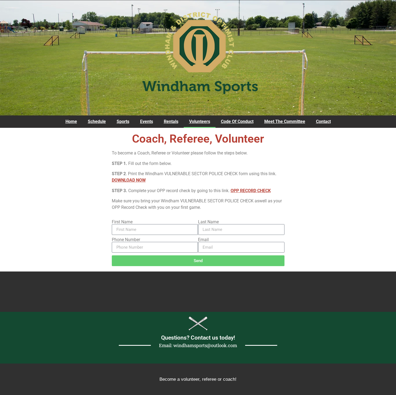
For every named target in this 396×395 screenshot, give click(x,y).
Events (146, 121)
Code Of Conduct (237, 121)
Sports (123, 121)
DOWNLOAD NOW (129, 180)
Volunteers (199, 121)
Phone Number (126, 240)
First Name (122, 222)
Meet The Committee (284, 121)
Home (71, 121)
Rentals (171, 121)
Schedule (97, 121)
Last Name (208, 222)
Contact (323, 121)
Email (203, 240)
